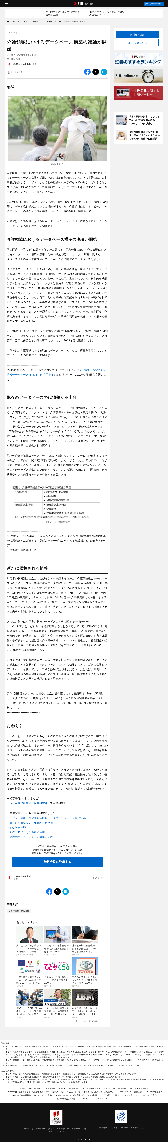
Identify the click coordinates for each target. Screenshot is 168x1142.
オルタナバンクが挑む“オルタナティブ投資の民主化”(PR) (63, 13)
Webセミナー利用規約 (43, 1095)
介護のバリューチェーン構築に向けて (33, 836)
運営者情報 (50, 1088)
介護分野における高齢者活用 (27, 832)
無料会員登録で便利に (153, 4)
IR (83, 1088)
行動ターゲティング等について (127, 1095)
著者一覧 (122, 1088)
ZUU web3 (98, 1099)
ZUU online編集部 (22, 64)
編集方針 (138, 1092)
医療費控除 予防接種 (19, 911)
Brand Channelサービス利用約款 (70, 1095)
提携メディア (58, 1092)
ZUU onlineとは (35, 1088)
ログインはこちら (137, 43)
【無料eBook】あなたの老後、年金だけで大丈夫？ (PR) (106, 13)
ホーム (23, 1088)
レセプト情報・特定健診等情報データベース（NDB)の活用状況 (48, 818)
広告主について (73, 1092)
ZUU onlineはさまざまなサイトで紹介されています (27, 1092)
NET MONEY (84, 1099)
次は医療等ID (18, 827)
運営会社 (62, 1088)
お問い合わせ (109, 1088)
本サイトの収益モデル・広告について (100, 1092)
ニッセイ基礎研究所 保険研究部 (27, 803)
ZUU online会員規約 (153, 1092)
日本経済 (13, 33)
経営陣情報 (74, 1088)
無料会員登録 (137, 34)
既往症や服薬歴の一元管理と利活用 (31, 822)
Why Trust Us (125, 1092)
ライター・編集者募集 (138, 1088)
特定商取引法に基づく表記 (99, 1095)
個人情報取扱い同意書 (66, 1099)
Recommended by (83, 1021)
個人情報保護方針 (150, 1095)
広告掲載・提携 (94, 1088)
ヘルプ (109, 1099)
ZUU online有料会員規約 (20, 1095)
